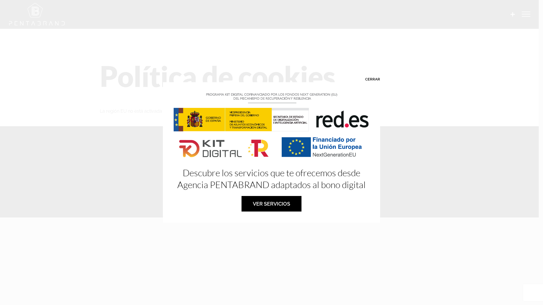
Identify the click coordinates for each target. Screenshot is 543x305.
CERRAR (372, 79)
